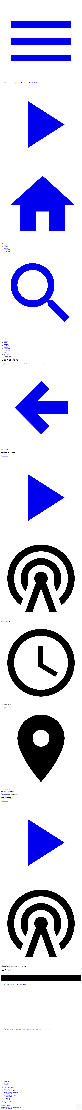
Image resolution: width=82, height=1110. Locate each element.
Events (6, 248)
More (2, 973)
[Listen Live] (41, 496)
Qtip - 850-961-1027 (6, 621)
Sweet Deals (7, 251)
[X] (6, 354)
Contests (6, 246)
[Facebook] (7, 353)
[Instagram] (7, 356)
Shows (6, 245)
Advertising (7, 249)
